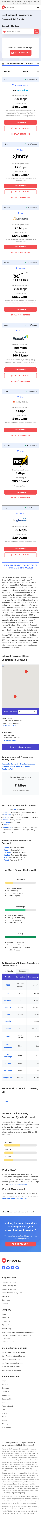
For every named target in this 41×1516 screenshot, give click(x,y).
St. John (6, 822)
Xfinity (5, 812)
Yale (12, 769)
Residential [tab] (8, 971)
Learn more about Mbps (18, 1184)
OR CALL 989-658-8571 (20, 498)
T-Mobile (7, 1021)
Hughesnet (7, 827)
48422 (7, 1101)
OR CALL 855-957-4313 (20, 134)
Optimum (5, 1388)
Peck (18, 766)
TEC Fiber (7, 825)
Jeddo (32, 764)
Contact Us (6, 1321)
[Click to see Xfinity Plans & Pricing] (20, 157)
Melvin (12, 766)
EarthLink (7, 815)
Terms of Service (8, 1342)
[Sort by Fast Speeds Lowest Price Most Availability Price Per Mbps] (30, 71)
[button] (26, 672)
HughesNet (7, 1078)
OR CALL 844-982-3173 (20, 197)
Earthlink (5, 1384)
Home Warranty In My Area (12, 1293)
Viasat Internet (7, 1406)
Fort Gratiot (24, 764)
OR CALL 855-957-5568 (20, 315)
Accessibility (6, 1329)
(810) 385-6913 (9, 726)
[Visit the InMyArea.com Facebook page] (3, 1267)
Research (5, 1296)
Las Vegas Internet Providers (12, 1363)
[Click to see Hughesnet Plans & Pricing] (20, 520)
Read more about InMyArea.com (14, 1198)
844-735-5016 (22, 1244)
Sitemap (5, 1304)
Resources (6, 1300)
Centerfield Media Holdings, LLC (21, 1445)
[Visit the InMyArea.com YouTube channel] (17, 1267)
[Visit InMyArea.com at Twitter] (8, 1267)
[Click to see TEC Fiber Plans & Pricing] (20, 460)
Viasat (5, 820)
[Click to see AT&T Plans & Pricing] (20, 90)
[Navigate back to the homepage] (8, 7)
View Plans (20, 122)
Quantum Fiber (7, 1399)
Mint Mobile (6, 1428)
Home (4, 1314)
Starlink (6, 817)
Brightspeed (6, 1395)
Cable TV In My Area (9, 1286)
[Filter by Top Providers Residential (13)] (11, 71)
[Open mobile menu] (38, 7)
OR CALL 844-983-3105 (20, 381)
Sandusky (5, 769)
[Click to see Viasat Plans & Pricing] (20, 338)
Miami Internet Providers (11, 1367)
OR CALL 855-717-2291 (20, 252)
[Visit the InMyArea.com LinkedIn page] (12, 1267)
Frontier (8, 1028)
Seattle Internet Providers (11, 1370)
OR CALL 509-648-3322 (20, 435)
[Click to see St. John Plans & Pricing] (20, 402)
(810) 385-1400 (10, 740)
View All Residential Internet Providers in (20, 566)
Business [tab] (22, 971)
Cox (3, 1410)
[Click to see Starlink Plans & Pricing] (20, 277)
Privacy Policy (7, 1325)
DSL (14, 810)
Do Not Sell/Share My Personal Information (18, 1332)
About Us (5, 1318)
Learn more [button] (25, 3)
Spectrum (5, 1392)
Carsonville (15, 764)
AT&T (5, 810)
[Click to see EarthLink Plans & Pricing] (20, 219)
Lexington (5, 766)
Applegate (6, 764)
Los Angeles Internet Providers (13, 1352)
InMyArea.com (12, 1443)
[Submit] (36, 31)
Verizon (5, 1413)
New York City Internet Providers (14, 1356)
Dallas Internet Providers (11, 1359)
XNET (8, 1036)
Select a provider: (10, 711)
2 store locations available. (20, 747)
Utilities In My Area (9, 1289)
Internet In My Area (9, 1282)
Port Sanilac (26, 766)
